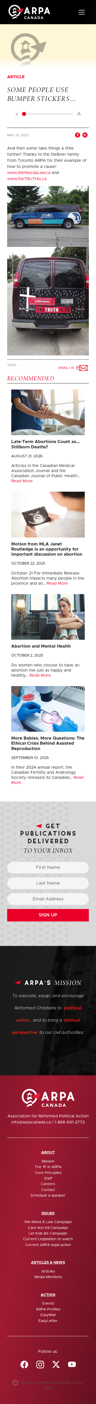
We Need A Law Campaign (48, 1222)
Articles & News (48, 1262)
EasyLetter (48, 1321)
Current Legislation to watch (48, 1239)
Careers (48, 1184)
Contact (48, 1190)
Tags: (12, 365)
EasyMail (48, 1315)
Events (48, 1303)
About (48, 1152)
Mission (48, 1161)
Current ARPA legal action (48, 1245)
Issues (48, 1213)
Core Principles (48, 1173)
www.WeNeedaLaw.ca (28, 173)
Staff (48, 1178)
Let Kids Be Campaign (48, 1233)
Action (48, 1295)
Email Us (67, 367)
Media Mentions (48, 1277)
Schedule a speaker (48, 1195)
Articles (48, 1271)
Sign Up (48, 915)
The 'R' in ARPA (48, 1167)
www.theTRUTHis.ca (27, 179)
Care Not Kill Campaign (48, 1228)
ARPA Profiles (48, 1309)
